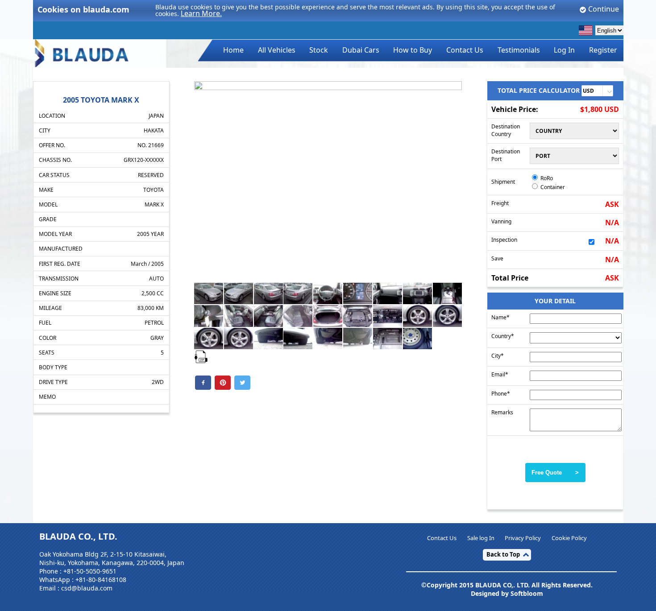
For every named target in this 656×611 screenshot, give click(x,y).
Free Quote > (555, 472)
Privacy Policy (523, 538)
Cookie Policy (569, 538)
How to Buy (412, 50)
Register (603, 50)
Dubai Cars (360, 50)
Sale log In (480, 538)
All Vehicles (276, 50)
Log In (564, 50)
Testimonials (519, 50)
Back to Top (503, 554)
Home (233, 50)
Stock (318, 50)
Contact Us (464, 50)
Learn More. (201, 13)
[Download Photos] (201, 356)
